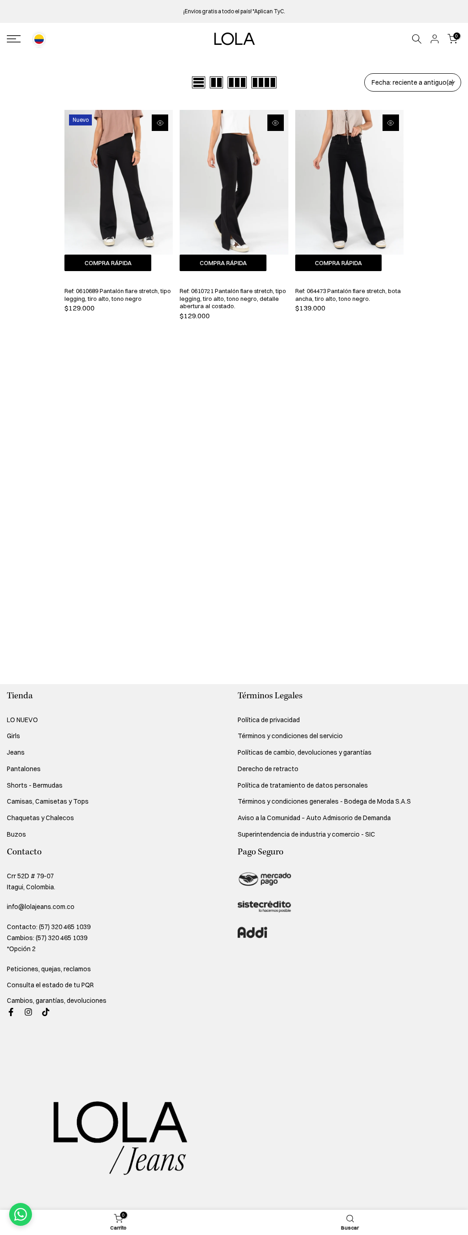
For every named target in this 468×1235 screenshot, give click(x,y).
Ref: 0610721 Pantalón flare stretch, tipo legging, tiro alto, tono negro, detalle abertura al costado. (233, 298)
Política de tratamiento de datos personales (303, 785)
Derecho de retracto (268, 769)
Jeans (16, 752)
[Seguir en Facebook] (11, 1011)
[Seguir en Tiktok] (46, 1011)
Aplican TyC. (269, 11)
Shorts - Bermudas (35, 785)
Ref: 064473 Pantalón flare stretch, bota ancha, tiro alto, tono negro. (348, 294)
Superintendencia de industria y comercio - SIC (306, 834)
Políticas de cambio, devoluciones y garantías (305, 752)
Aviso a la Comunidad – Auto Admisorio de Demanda (314, 818)
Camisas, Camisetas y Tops (48, 801)
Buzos (16, 834)
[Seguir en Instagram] (28, 1011)
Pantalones (24, 769)
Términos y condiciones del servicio (290, 736)
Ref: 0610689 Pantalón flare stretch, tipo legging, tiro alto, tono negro (117, 294)
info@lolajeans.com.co (40, 907)
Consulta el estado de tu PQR (50, 985)
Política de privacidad (269, 720)
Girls (13, 736)
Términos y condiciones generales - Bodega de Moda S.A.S (324, 801)
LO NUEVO (22, 720)
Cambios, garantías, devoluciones (56, 1000)
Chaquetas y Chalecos (40, 818)
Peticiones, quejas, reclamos (49, 969)
